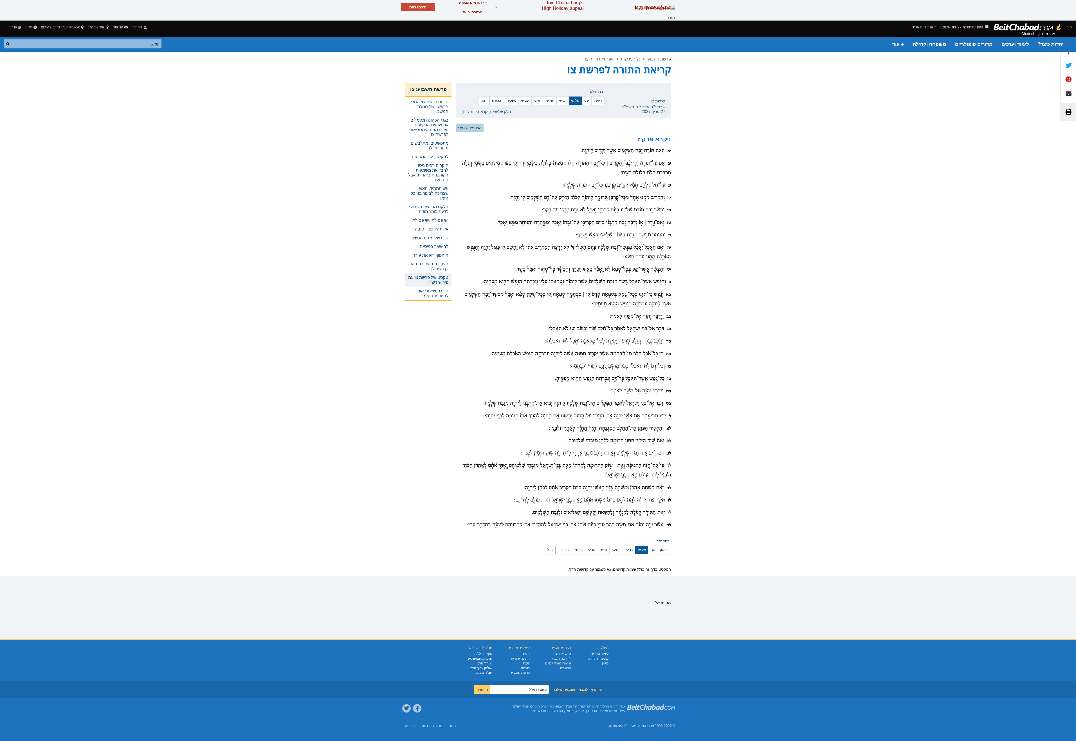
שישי (537, 100)
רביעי (562, 100)
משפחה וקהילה (929, 44)
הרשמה (565, 668)
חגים (526, 654)
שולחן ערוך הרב (481, 668)
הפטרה (497, 100)
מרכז (650, 726)
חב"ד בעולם (483, 673)
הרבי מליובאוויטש (480, 659)
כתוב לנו (409, 726)
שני (586, 100)
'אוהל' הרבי (484, 663)
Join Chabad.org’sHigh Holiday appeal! (562, 5)
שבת (526, 663)
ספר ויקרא (605, 59)
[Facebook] (417, 708)
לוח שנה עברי (561, 659)
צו (586, 59)
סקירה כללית (483, 654)
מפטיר (511, 100)
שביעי (525, 100)
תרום (28, 27)
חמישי (549, 100)
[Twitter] (406, 708)
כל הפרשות (630, 59)
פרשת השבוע (659, 59)
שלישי (575, 100)
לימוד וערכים (1015, 44)
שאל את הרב (96, 27)
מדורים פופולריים (973, 44)
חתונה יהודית (520, 659)
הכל (483, 100)
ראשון (598, 100)
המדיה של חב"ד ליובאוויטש (627, 726)
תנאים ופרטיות (432, 726)
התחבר (137, 27)
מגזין (605, 663)
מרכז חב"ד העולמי (524, 706)
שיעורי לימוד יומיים (558, 663)
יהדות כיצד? (1050, 44)
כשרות (525, 668)
